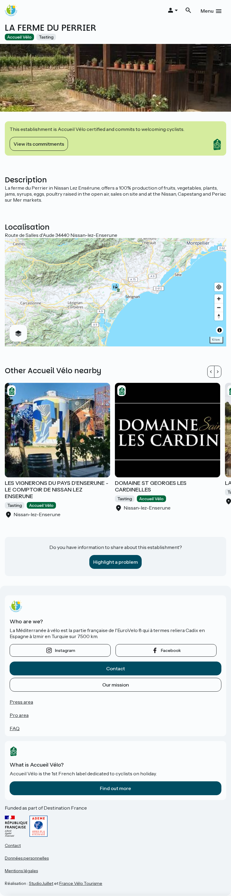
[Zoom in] (218, 298)
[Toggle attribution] (219, 330)
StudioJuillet (41, 883)
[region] (115, 292)
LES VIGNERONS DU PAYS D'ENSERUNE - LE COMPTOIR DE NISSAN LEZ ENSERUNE (56, 490)
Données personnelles (27, 858)
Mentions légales (21, 870)
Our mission (115, 685)
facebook (171, 650)
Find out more (115, 788)
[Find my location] (218, 287)
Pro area (19, 715)
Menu (207, 11)
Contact (115, 668)
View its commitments (39, 144)
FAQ (15, 728)
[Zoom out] (218, 307)
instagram (65, 650)
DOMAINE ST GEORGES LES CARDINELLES (150, 486)
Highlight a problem (115, 562)
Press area (21, 702)
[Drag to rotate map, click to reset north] (218, 316)
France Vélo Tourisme (80, 883)
